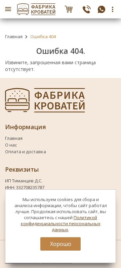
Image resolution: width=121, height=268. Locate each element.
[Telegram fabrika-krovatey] (101, 9)
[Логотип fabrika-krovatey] (36, 9)
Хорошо (60, 244)
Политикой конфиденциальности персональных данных (60, 223)
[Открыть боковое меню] (8, 9)
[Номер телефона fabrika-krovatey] (87, 9)
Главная (14, 36)
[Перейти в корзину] (69, 9)
